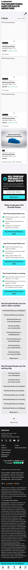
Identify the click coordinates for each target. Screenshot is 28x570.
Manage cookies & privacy (17, 472)
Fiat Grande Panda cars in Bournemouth (14, 381)
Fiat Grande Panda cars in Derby (14, 404)
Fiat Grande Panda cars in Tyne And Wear (14, 353)
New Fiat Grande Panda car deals (14, 233)
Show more (13, 358)
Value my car (14, 197)
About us (3, 445)
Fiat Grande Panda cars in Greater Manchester (14, 320)
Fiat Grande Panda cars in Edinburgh (14, 408)
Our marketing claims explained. (10, 500)
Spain (17, 483)
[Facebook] (2, 441)
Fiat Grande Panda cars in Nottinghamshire (14, 333)
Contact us (4, 447)
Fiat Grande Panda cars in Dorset (14, 315)
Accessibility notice (5, 479)
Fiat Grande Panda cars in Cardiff (14, 395)
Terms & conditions (5, 472)
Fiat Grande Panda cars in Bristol (14, 390)
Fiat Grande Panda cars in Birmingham (14, 374)
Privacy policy (19, 474)
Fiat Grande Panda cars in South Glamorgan (14, 340)
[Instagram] (10, 441)
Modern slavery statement (17, 477)
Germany (10, 483)
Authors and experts (6, 450)
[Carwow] (6, 1)
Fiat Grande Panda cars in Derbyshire (14, 310)
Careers (17, 445)
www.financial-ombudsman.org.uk (11, 543)
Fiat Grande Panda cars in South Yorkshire (14, 346)
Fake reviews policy (5, 477)
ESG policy (12, 474)
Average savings (5, 502)
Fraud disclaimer (5, 474)
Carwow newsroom (6, 452)
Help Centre (5, 430)
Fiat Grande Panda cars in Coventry (14, 399)
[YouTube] (14, 441)
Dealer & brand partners (21, 447)
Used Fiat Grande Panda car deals (14, 263)
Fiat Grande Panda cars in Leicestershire (14, 327)
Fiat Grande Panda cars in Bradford (14, 386)
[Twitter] (6, 441)
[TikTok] (18, 441)
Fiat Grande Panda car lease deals (14, 292)
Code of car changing (16, 479)
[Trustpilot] (14, 463)
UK (4, 483)
